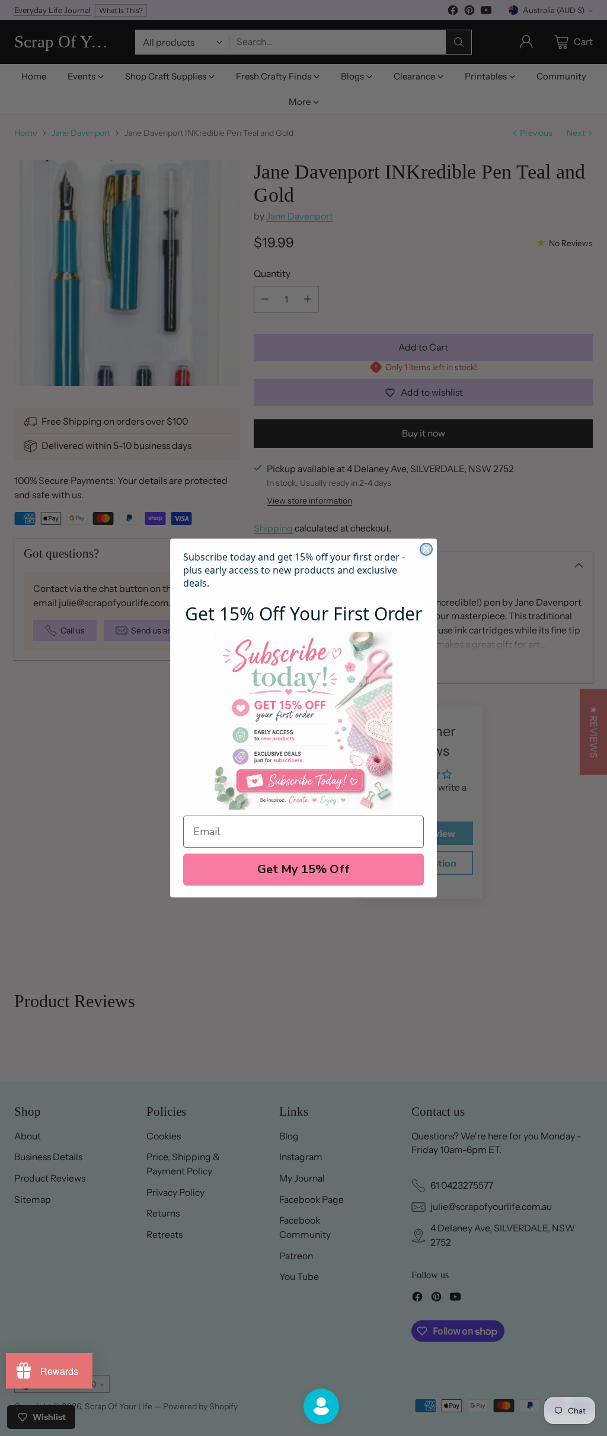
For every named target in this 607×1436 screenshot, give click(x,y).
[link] (303, 721)
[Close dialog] (426, 549)
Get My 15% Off (303, 869)
